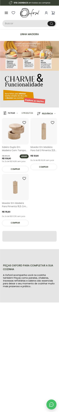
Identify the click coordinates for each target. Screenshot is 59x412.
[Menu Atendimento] (51, 404)
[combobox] (29, 23)
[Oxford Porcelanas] (29, 13)
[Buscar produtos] (51, 23)
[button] (10, 113)
